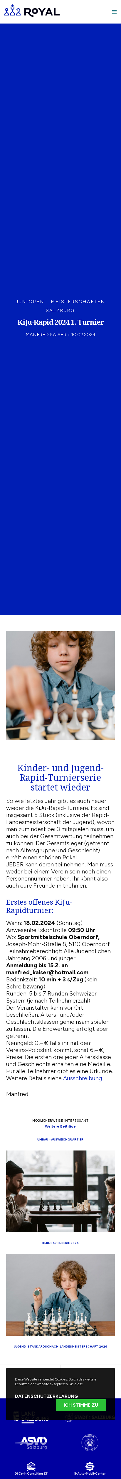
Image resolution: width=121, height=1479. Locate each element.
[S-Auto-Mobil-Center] (90, 1468)
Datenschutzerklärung (46, 1396)
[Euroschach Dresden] (90, 1442)
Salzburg (60, 310)
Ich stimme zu (81, 1405)
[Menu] (112, 12)
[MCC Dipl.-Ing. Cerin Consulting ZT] (31, 1468)
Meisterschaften (78, 301)
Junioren (30, 301)
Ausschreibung (82, 1078)
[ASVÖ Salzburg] (31, 1442)
